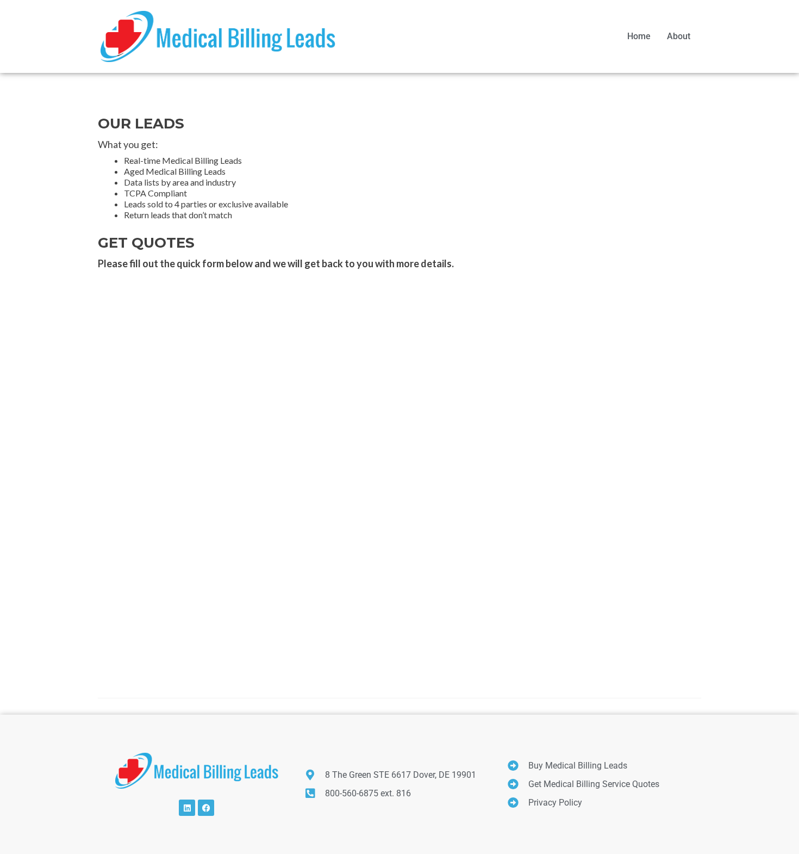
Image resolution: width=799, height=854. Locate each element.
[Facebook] (206, 808)
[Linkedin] (187, 808)
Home (639, 36)
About (678, 36)
